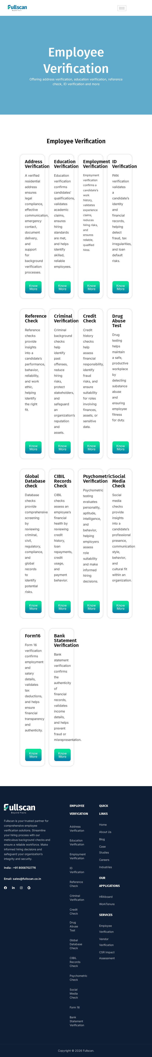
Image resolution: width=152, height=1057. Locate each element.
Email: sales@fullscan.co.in (22, 878)
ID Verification (77, 870)
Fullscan (88, 1050)
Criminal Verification (77, 897)
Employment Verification (77, 856)
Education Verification (77, 842)
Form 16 (75, 1007)
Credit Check (74, 911)
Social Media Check (74, 993)
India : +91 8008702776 (20, 867)
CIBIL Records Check (75, 962)
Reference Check (76, 883)
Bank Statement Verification (77, 1021)
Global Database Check (76, 944)
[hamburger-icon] (121, 8)
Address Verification (77, 828)
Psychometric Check (77, 977)
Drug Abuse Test (74, 926)
